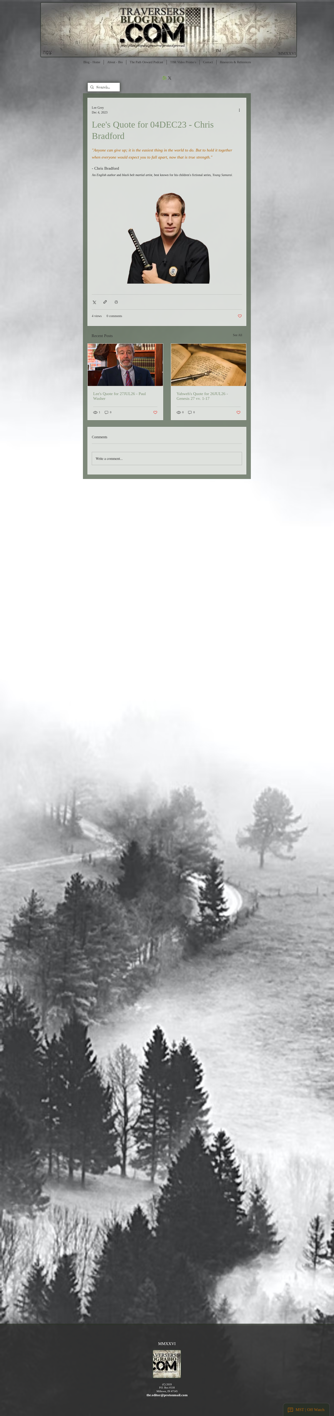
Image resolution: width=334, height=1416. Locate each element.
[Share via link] (105, 302)
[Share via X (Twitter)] (94, 302)
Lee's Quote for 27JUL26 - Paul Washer (119, 396)
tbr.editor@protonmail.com (167, 1395)
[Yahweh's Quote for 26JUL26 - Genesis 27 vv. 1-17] (208, 365)
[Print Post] (116, 302)
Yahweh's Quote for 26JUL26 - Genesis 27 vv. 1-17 (202, 396)
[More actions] (239, 110)
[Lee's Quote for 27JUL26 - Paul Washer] (125, 365)
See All (237, 335)
